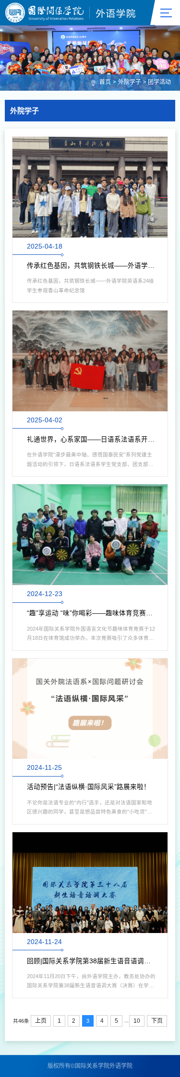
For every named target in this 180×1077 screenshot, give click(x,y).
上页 (41, 1020)
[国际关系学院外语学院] (70, 12)
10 (136, 1020)
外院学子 (129, 82)
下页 (157, 1020)
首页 (105, 82)
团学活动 (159, 82)
